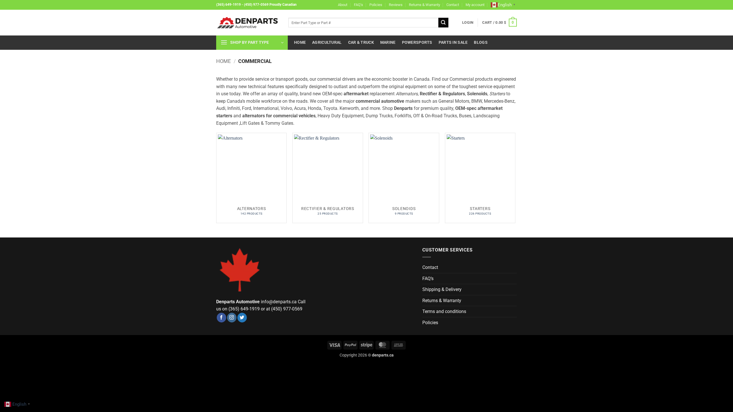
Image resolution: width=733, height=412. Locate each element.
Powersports (417, 42)
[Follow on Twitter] (242, 317)
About (342, 5)
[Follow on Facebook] (221, 317)
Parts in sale (453, 42)
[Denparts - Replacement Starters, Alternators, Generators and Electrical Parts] (248, 22)
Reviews (396, 5)
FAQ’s (358, 5)
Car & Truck (361, 42)
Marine (388, 42)
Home (300, 42)
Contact (452, 5)
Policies (375, 5)
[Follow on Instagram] (232, 317)
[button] (467, 22)
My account (475, 5)
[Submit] (443, 22)
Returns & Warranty (424, 5)
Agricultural (327, 42)
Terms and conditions (444, 311)
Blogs (480, 42)
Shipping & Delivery (442, 289)
